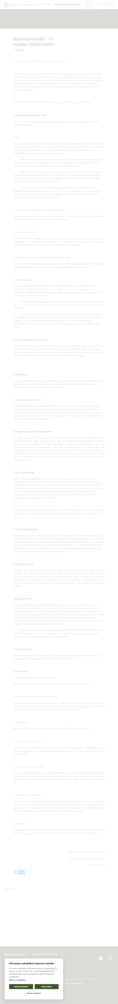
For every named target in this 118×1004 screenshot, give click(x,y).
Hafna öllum (47, 987)
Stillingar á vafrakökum (34, 993)
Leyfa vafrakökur (21, 987)
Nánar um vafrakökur (17, 980)
